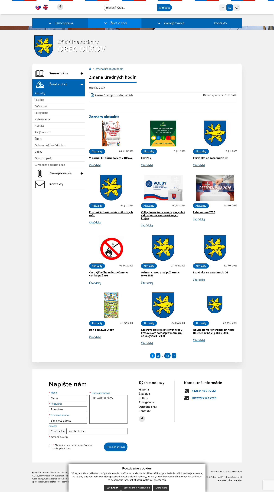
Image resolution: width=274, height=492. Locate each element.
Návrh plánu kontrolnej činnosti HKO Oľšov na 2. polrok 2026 (213, 331)
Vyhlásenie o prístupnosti (230, 477)
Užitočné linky (148, 406)
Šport (38, 139)
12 (167, 355)
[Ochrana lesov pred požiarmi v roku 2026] (163, 248)
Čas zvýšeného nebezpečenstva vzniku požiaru (108, 274)
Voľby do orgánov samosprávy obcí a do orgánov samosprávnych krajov (163, 215)
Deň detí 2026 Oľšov (101, 329)
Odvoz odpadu (43, 158)
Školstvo (144, 394)
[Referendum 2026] (215, 188)
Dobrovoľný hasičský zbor (50, 145)
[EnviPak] (163, 133)
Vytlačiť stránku (208, 477)
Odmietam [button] (161, 487)
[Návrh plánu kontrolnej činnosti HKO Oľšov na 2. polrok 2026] (215, 305)
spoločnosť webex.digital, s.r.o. (46, 481)
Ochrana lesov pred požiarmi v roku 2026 (160, 274)
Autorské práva (225, 480)
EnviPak (146, 158)
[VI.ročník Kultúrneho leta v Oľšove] (111, 133)
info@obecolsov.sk (204, 397)
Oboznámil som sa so (72, 447)
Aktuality (40, 93)
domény (67, 478)
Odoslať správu (116, 447)
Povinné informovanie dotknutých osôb (111, 213)
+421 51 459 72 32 (204, 391)
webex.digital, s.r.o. (53, 478)
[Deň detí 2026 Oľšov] (111, 305)
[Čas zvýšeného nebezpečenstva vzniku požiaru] (111, 248)
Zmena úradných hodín (109, 69)
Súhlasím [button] (112, 487)
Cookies (238, 480)
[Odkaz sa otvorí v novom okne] (60, 7)
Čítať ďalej (95, 165)
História (39, 100)
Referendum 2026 (204, 212)
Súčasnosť (41, 106)
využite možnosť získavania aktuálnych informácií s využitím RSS (64, 472)
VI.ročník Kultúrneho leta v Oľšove (111, 158)
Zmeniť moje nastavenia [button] (137, 487)
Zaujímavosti (42, 132)
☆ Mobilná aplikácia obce (50, 165)
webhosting (37, 478)
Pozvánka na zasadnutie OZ (210, 158)
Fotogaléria (41, 113)
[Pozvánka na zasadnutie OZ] (215, 133)
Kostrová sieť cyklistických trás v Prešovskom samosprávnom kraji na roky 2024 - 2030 (162, 333)
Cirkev (38, 152)
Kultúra (39, 126)
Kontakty (220, 23)
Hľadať (165, 7)
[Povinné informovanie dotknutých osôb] (111, 188)
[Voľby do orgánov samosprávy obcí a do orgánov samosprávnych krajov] (163, 188)
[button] (60, 23)
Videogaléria (42, 119)
